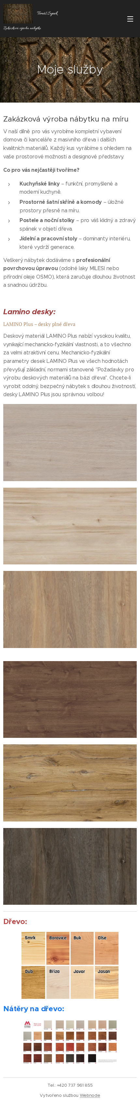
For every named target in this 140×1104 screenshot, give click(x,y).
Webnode (90, 1095)
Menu (130, 18)
